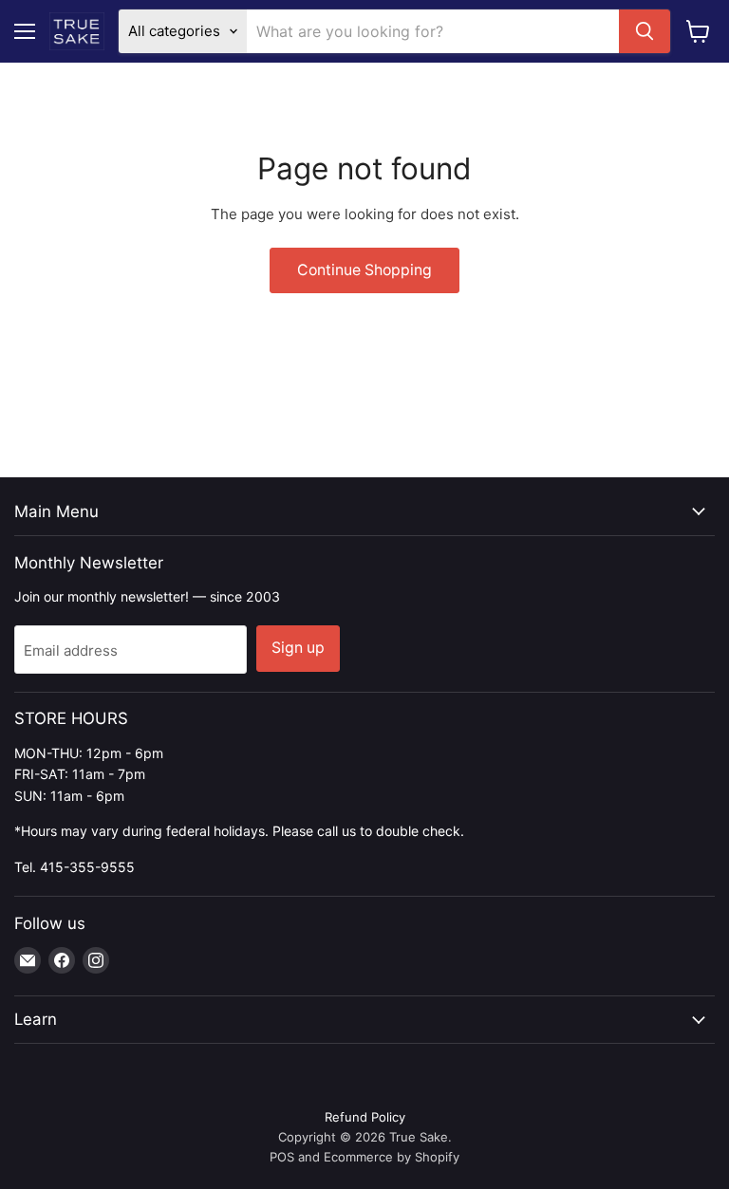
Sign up (298, 648)
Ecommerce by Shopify (391, 1156)
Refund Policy (365, 1116)
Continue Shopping (364, 270)
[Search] (644, 31)
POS (282, 1156)
